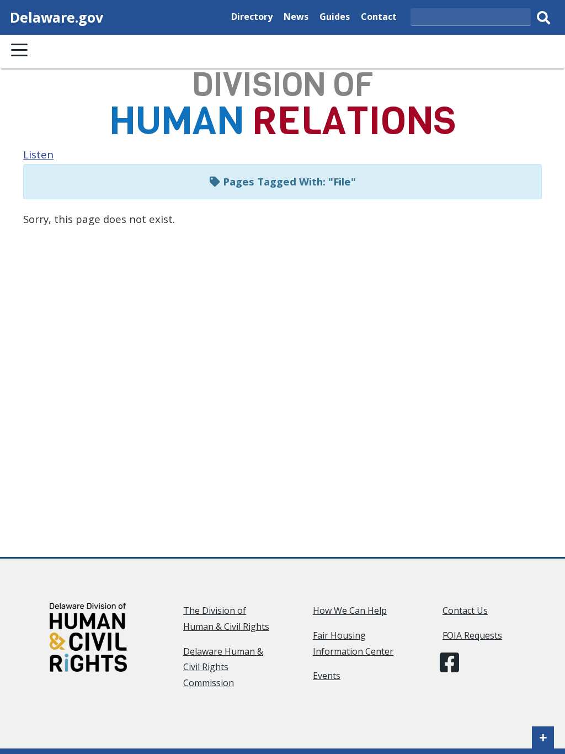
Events (326, 676)
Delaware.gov (56, 17)
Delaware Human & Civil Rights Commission (223, 667)
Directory (252, 16)
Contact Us (465, 610)
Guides (334, 16)
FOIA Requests (472, 635)
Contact (379, 16)
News (296, 16)
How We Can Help (350, 610)
